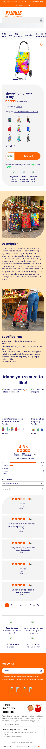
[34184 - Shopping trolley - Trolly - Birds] (19, 138)
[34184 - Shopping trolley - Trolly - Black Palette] (28, 138)
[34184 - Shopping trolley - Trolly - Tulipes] (19, 119)
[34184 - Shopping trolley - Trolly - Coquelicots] (10, 128)
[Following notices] (43, 605)
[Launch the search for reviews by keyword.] (43, 489)
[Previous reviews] (3, 605)
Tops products (18, 35)
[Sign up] (41, 671)
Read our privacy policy (10, 724)
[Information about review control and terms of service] (35, 454)
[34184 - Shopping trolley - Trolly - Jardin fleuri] (28, 119)
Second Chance (39, 35)
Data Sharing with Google (13, 737)
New (11, 35)
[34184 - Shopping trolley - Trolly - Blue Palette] (28, 128)
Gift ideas (3, 35)
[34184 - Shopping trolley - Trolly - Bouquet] (10, 138)
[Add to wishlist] (42, 44)
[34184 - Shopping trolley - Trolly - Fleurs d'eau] (10, 119)
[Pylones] (13, 13)
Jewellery (29, 35)
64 (38, 605)
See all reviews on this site (23, 458)
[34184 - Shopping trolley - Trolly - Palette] (19, 128)
